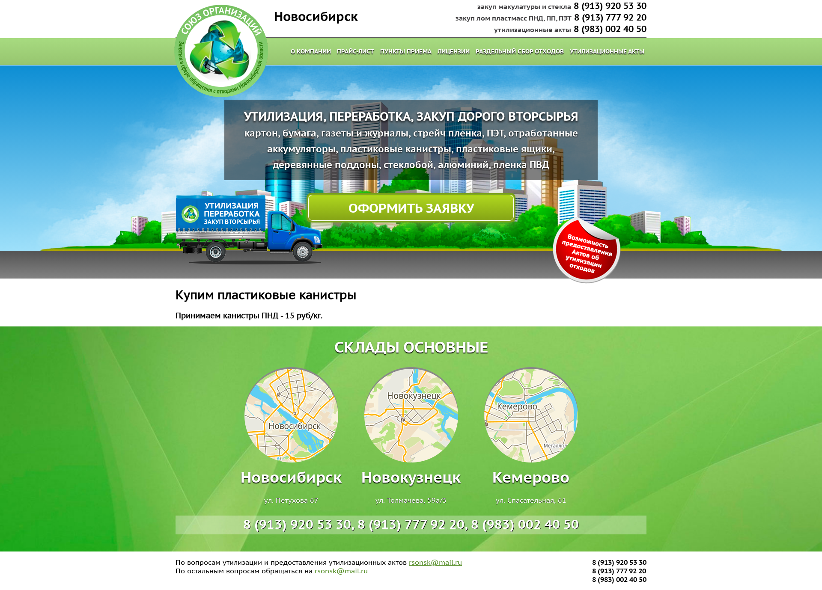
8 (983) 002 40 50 (610, 29)
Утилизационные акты (607, 51)
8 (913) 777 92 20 (610, 17)
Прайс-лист (355, 51)
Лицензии (454, 51)
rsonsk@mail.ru (435, 562)
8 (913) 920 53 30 (610, 6)
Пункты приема (406, 51)
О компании (311, 51)
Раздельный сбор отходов (520, 51)
